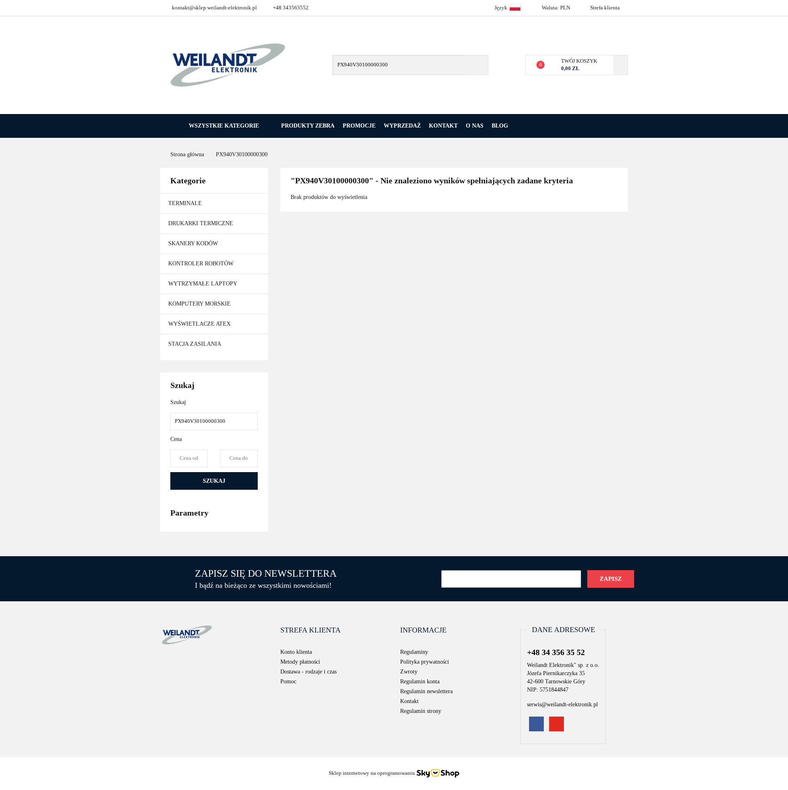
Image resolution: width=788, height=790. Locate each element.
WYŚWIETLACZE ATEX (199, 324)
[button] (310, 630)
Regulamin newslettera (426, 691)
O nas (474, 126)
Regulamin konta (420, 681)
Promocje (359, 126)
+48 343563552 (291, 8)
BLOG (500, 126)
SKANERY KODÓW (194, 243)
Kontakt (443, 126)
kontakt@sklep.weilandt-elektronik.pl (214, 8)
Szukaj (214, 481)
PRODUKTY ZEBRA (307, 126)
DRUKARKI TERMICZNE (201, 223)
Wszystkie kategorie (223, 126)
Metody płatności (300, 662)
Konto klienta (296, 652)
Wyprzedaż (402, 126)
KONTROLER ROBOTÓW (201, 263)
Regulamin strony (420, 711)
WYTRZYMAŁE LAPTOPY (202, 284)
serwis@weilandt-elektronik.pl (562, 704)
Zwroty (408, 672)
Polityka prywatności (424, 662)
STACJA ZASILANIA (194, 344)
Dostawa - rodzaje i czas (308, 672)
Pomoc (288, 681)
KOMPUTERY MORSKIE (199, 304)
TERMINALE (186, 203)
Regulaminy (414, 652)
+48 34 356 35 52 (556, 652)
